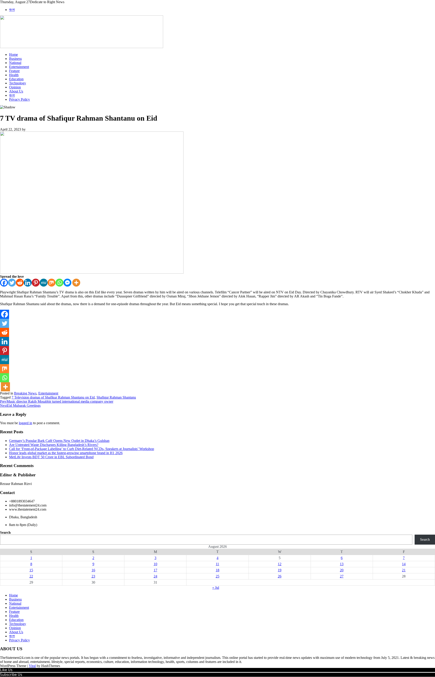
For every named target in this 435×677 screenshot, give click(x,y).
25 (217, 576)
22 (31, 576)
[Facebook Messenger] (67, 283)
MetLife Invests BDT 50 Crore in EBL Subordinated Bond (51, 457)
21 (404, 570)
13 (341, 564)
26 (279, 576)
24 (155, 576)
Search (5, 532)
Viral (32, 666)
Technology (17, 83)
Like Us (6, 669)
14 (404, 564)
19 (279, 570)
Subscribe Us (11, 674)
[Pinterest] (36, 283)
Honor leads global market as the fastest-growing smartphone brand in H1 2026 (66, 453)
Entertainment (19, 67)
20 (341, 570)
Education (16, 79)
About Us (16, 91)
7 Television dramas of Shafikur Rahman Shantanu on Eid (53, 397)
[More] (76, 283)
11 (217, 564)
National (15, 63)
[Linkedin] (28, 283)
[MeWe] (44, 283)
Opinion (15, 87)
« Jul (215, 587)
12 (279, 564)
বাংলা (12, 10)
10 (155, 564)
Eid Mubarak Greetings (20, 405)
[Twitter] (12, 283)
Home (13, 54)
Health (14, 75)
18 (217, 570)
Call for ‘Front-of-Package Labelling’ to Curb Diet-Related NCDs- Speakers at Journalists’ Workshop (81, 449)
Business (15, 59)
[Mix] (52, 283)
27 (341, 576)
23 (93, 576)
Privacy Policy (19, 99)
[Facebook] (4, 283)
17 (155, 570)
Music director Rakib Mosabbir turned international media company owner (56, 401)
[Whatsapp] (59, 283)
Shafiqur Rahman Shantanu (116, 397)
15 (31, 570)
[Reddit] (20, 283)
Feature (14, 71)
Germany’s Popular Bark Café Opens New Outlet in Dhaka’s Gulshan (59, 441)
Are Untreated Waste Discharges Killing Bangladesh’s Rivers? (53, 445)
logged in (25, 423)
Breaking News (25, 393)
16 (93, 570)
